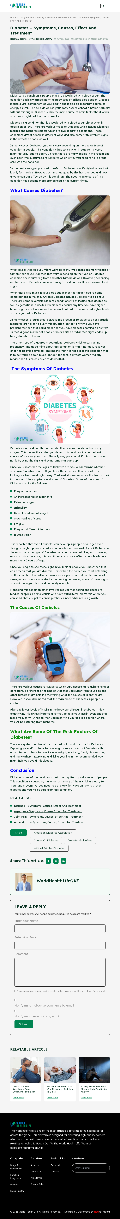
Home (13, 17)
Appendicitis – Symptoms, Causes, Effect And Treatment (50, 822)
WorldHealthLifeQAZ (42, 39)
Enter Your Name (26, 921)
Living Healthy (27, 17)
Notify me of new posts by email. (37, 1016)
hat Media (102, 1211)
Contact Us (36, 1171)
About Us (35, 1165)
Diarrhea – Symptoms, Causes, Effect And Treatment (47, 806)
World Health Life (28, 1211)
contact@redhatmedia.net (26, 1147)
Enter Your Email (25, 937)
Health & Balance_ (19, 39)
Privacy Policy (37, 1184)
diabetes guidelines (80, 840)
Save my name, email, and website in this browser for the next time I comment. (61, 991)
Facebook (55, 1165)
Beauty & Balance (46, 17)
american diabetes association (53, 832)
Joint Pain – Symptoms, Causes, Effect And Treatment (48, 816)
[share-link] (48, 861)
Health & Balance (67, 17)
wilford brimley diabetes (49, 848)
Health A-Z (15, 1184)
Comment (21, 954)
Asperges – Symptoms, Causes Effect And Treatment (48, 811)
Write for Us (36, 1178)
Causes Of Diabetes (46, 840)
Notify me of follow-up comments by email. (44, 1005)
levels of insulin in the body (47, 709)
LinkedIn (55, 1171)
